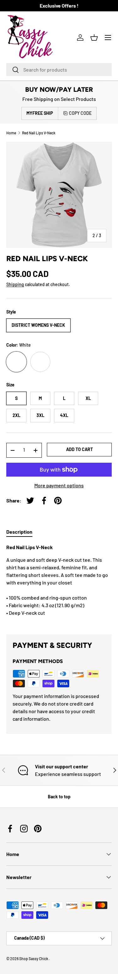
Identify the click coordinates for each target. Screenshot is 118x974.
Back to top (59, 796)
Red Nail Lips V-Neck (38, 133)
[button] (94, 37)
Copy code (80, 113)
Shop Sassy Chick (34, 958)
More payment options (59, 485)
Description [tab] (19, 532)
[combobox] (59, 69)
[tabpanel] (59, 583)
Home (11, 133)
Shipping (15, 284)
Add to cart (79, 449)
